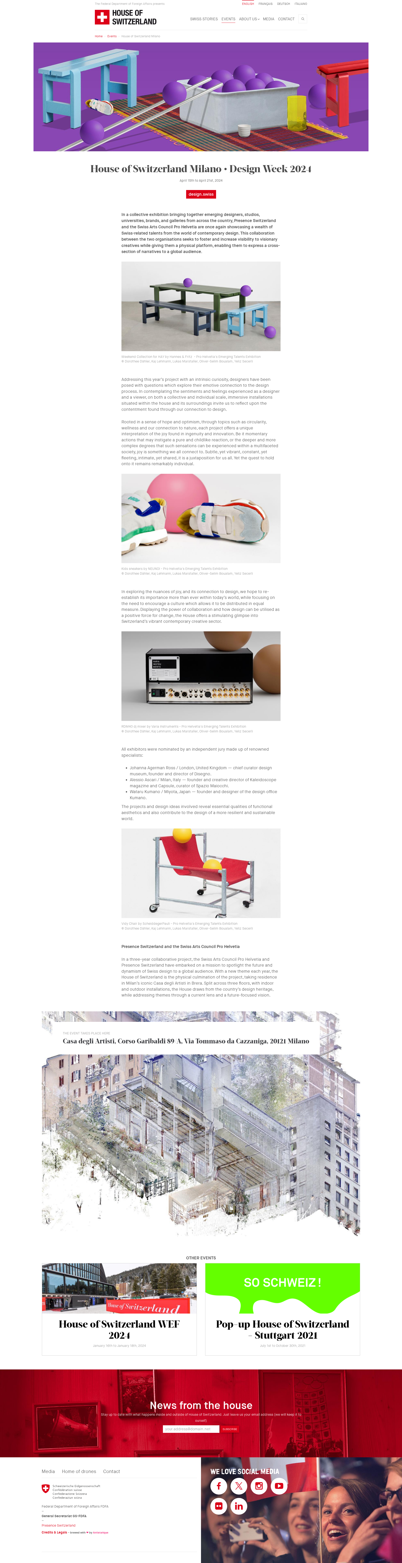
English (248, 4)
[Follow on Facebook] (218, 1486)
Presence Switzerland (59, 1525)
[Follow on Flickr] (218, 1506)
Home (99, 36)
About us (248, 19)
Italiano (301, 4)
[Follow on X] (239, 1486)
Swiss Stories (204, 19)
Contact (286, 19)
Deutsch (283, 4)
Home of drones (79, 1471)
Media (268, 19)
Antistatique (100, 1532)
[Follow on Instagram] (259, 1486)
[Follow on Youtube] (279, 1486)
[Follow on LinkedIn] (239, 1506)
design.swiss (201, 194)
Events (228, 19)
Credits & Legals (54, 1532)
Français (266, 4)
